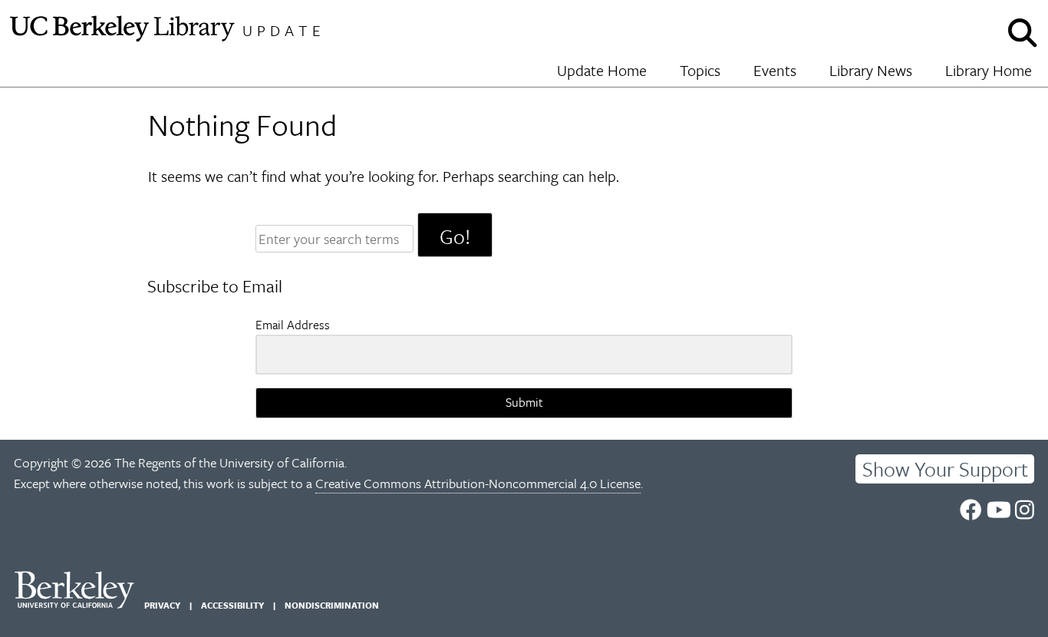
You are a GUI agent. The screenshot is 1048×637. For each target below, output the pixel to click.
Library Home (988, 70)
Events (774, 70)
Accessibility (232, 605)
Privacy (162, 605)
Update (283, 30)
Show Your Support (945, 469)
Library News (870, 70)
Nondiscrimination (332, 605)
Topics (700, 70)
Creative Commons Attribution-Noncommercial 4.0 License (478, 483)
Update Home (602, 70)
